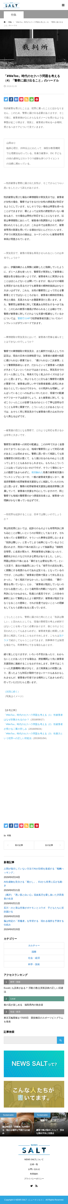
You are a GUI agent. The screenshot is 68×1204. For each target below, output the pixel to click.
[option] (17, 1125)
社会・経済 (34, 958)
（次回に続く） (12, 691)
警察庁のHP (24, 318)
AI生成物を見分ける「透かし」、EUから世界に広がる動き (33, 883)
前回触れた (37, 472)
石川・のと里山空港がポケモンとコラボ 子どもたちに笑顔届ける (34, 909)
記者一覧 (34, 1164)
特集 (13, 14)
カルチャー (34, 945)
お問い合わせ (34, 1169)
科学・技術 (34, 964)
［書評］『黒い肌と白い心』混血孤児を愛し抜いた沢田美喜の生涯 (34, 896)
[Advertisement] (34, 781)
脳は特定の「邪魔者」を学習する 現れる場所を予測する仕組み (34, 923)
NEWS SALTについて (34, 1159)
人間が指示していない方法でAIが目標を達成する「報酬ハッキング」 (34, 870)
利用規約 (34, 1174)
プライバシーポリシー (34, 1179)
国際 (34, 951)
